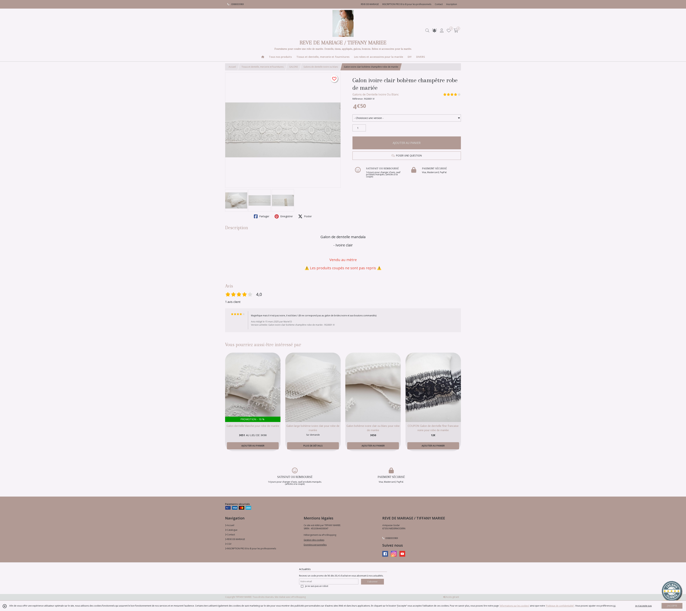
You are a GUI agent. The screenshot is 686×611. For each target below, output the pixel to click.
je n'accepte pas (643, 605)
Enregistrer (286, 216)
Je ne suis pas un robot (316, 586)
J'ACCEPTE (672, 605)
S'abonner (372, 581)
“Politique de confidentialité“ (560, 605)
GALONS (293, 66)
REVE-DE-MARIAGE (236, 539)
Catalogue (232, 529)
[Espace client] (441, 30)
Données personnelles (315, 544)
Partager (264, 216)
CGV (229, 543)
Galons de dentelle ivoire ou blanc (321, 66)
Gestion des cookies (314, 539)
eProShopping (298, 596)
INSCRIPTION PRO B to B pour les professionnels (251, 548)
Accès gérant (452, 596)
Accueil (232, 66)
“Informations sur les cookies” (514, 605)
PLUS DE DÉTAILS (313, 445)
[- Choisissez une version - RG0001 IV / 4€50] (406, 118)
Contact (439, 4)
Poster (307, 216)
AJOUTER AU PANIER (407, 143)
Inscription (451, 4)
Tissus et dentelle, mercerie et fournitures (263, 66)
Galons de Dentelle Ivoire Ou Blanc (375, 94)
